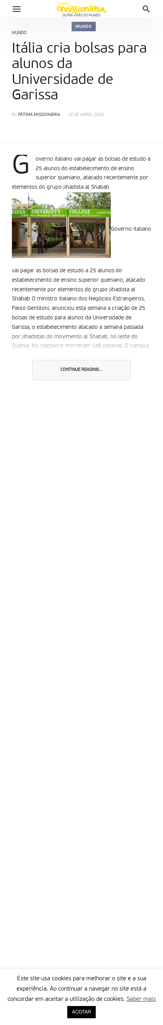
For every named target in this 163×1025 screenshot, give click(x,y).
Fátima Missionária (39, 115)
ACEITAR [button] (81, 1012)
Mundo (84, 26)
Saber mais (141, 999)
